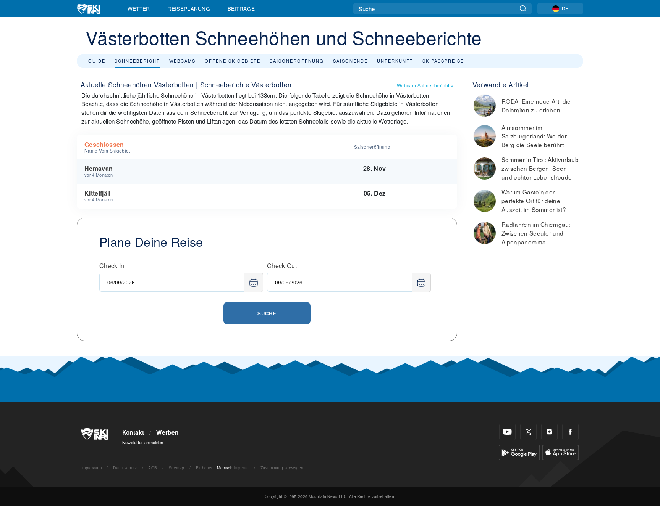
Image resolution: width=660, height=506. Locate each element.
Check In (112, 265)
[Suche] (523, 8)
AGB (152, 468)
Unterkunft (395, 61)
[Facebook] (570, 432)
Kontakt (133, 432)
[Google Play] (519, 452)
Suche (267, 313)
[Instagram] (549, 432)
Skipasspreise (443, 61)
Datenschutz (125, 468)
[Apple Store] (560, 452)
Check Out (282, 265)
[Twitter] (528, 432)
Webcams (182, 61)
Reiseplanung (188, 8)
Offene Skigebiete (232, 61)
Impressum (91, 468)
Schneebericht (137, 61)
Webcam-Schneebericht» (425, 85)
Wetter (139, 8)
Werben (167, 432)
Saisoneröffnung (297, 61)
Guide (96, 61)
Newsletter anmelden (142, 442)
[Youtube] (507, 432)
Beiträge (241, 8)
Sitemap (176, 468)
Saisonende (350, 61)
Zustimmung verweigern (282, 468)
